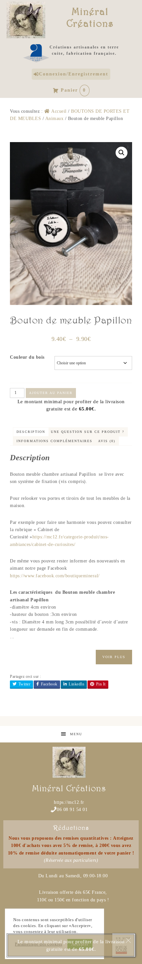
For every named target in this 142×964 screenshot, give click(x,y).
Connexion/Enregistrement (73, 74)
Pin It (101, 684)
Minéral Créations (90, 17)
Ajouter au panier (51, 393)
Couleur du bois (27, 357)
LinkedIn (76, 684)
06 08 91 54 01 (72, 809)
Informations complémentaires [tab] (54, 441)
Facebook (49, 684)
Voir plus (113, 657)
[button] (121, 153)
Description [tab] (31, 432)
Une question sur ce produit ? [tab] (87, 432)
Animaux (54, 118)
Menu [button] (76, 734)
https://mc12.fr (69, 802)
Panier (73, 90)
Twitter (24, 684)
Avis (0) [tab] (106, 441)
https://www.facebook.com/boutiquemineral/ (55, 575)
